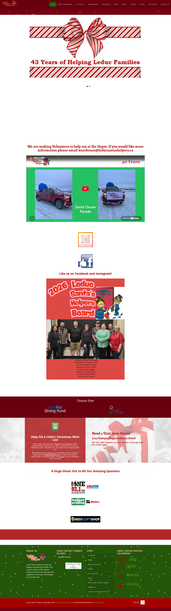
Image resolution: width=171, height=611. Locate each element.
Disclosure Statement (64, 606)
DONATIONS (50, 458)
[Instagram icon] (138, 606)
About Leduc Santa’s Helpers (98, 586)
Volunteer (91, 559)
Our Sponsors (93, 577)
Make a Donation (94, 568)
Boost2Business (98, 606)
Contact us (92, 591)
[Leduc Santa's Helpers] (9, 3)
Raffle (90, 582)
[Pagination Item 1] (85, 142)
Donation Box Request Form (98, 595)
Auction (90, 573)
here (62, 460)
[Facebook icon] (133, 606)
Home (90, 564)
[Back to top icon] (143, 606)
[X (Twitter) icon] (135, 606)
